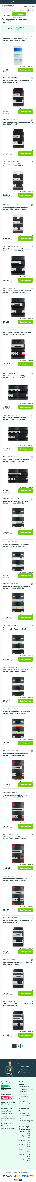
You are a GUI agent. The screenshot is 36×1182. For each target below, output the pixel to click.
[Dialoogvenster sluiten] (26, 8)
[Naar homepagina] (8, 6)
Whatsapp (24, 1069)
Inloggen (19, 14)
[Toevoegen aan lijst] (32, 36)
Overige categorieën (25, 1104)
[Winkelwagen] (30, 6)
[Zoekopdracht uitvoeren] (28, 10)
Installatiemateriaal (24, 1101)
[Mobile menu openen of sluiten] (33, 6)
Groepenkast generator (26, 1089)
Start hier (22, 17)
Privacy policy (5, 1126)
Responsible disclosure (8, 1128)
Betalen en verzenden (8, 1118)
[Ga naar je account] (25, 6)
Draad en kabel (23, 1096)
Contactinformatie (6, 1111)
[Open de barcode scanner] (33, 10)
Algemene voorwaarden (8, 1116)
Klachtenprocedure (7, 1123)
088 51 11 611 (25, 1066)
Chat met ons (25, 1072)
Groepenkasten (7, 15)
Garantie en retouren (7, 1121)
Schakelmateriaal (24, 1099)
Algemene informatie (7, 1113)
